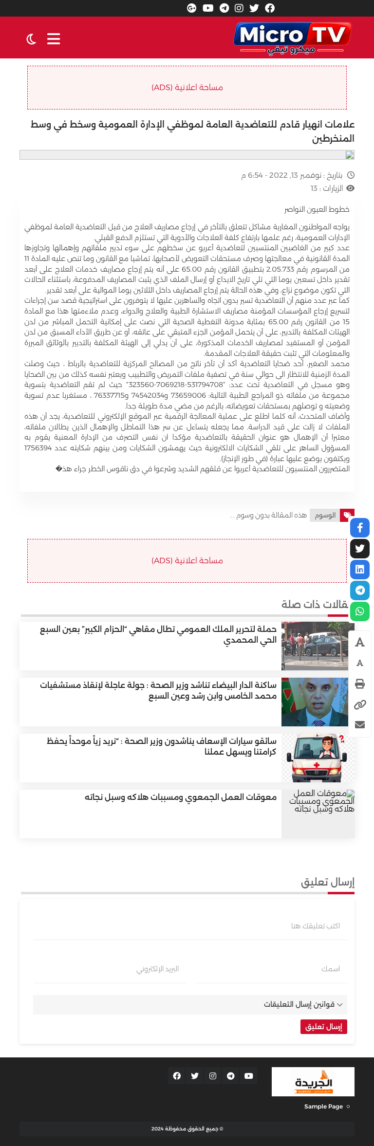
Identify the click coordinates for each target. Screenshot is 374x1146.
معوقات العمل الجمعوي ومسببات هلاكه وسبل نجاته (181, 797)
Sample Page (323, 1106)
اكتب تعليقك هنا (315, 926)
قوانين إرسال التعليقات (299, 1004)
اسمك (330, 968)
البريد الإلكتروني (157, 968)
